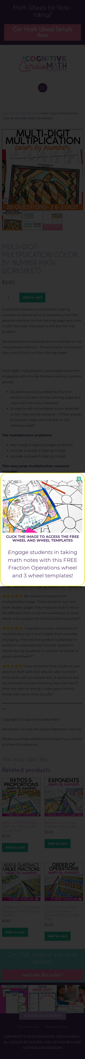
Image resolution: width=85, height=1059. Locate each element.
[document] (42, 529)
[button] (79, 479)
